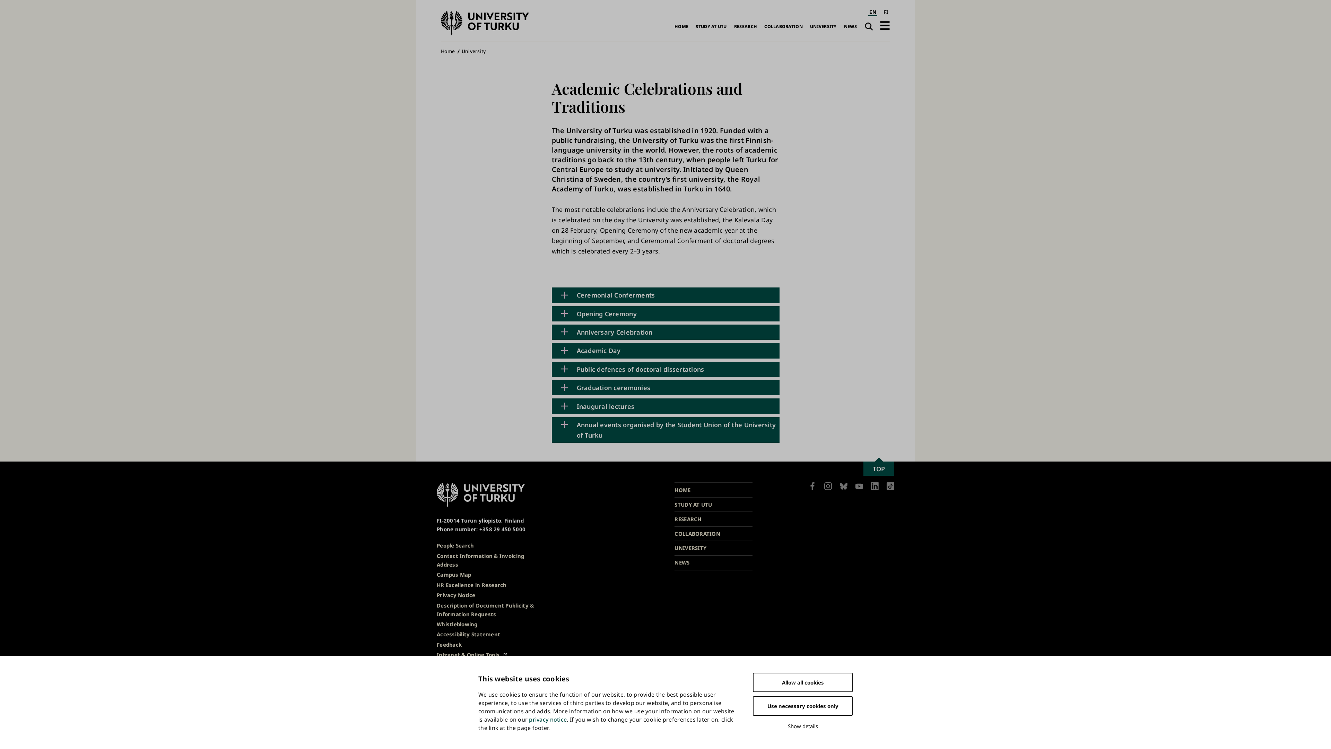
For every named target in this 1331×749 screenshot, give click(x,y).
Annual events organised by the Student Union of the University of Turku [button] (676, 430)
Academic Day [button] (599, 350)
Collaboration (783, 26)
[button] (885, 25)
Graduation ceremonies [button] (614, 388)
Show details (803, 726)
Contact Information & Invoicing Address (480, 560)
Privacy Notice (456, 595)
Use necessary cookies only (802, 706)
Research (745, 26)
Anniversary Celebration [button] (615, 332)
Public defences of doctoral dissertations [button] (640, 369)
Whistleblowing (457, 624)
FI (886, 12)
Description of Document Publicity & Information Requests (485, 610)
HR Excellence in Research (472, 585)
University (823, 26)
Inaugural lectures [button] (606, 406)
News (850, 26)
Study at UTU (711, 26)
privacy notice (548, 719)
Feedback (449, 644)
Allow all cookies (803, 682)
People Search (455, 545)
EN (872, 12)
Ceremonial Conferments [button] (616, 295)
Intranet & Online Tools (468, 654)
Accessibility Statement (468, 634)
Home (681, 26)
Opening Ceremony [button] (607, 314)
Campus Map (454, 574)
